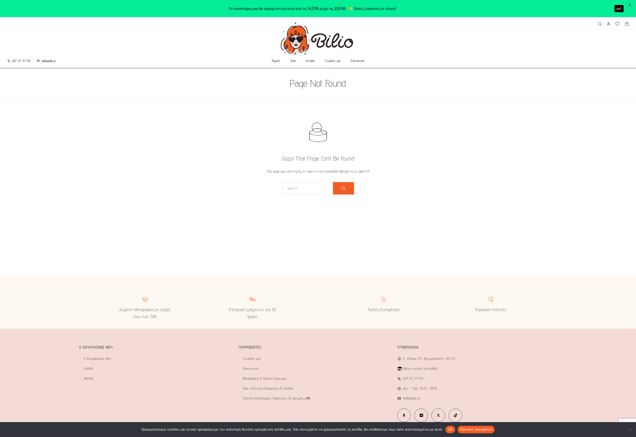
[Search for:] (307, 188)
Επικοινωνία (357, 61)
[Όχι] (629, 429)
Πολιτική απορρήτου (476, 429)
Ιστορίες (310, 61)
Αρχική (276, 61)
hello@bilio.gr (49, 61)
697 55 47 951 (21, 61)
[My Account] (608, 24)
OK (450, 429)
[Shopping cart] (627, 24)
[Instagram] (421, 415)
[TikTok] (455, 415)
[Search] (600, 24)
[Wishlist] (617, 24)
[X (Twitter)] (438, 415)
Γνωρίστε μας (333, 61)
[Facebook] (404, 415)
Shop (293, 61)
